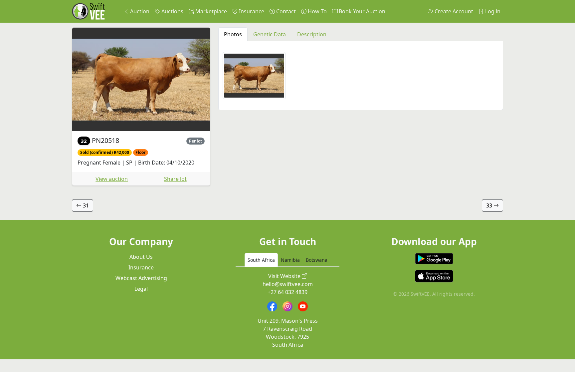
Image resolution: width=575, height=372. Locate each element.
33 (489, 205)
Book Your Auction (361, 11)
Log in (492, 11)
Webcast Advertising (141, 278)
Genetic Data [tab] (269, 34)
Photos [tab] (233, 34)
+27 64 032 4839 (287, 292)
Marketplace (210, 11)
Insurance (251, 11)
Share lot (175, 179)
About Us (141, 256)
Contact (285, 11)
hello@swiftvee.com (288, 284)
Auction (139, 11)
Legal (141, 288)
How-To (316, 11)
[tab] (261, 260)
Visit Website (285, 276)
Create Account (453, 11)
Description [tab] (311, 34)
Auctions (171, 11)
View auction (112, 179)
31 (85, 205)
